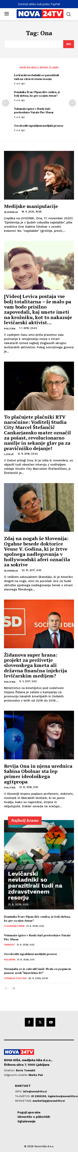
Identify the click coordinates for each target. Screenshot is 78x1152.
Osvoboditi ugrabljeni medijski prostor (38, 125)
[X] (40, 1022)
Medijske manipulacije (31, 206)
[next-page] (72, 103)
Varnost (9, 944)
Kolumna (9, 959)
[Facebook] (29, 1022)
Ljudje (9, 454)
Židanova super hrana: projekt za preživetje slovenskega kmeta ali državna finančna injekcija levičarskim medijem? (35, 665)
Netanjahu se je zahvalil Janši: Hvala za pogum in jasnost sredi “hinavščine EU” (37, 971)
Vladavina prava (14, 926)
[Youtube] (50, 1022)
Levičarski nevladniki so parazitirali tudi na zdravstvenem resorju (36, 77)
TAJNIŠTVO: (23, 1096)
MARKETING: (24, 1100)
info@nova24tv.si (35, 1091)
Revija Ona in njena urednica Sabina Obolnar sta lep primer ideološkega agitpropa (38, 774)
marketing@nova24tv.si (49, 1100)
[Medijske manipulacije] (39, 175)
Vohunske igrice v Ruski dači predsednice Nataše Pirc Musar (34, 110)
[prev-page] (5, 103)
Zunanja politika (15, 978)
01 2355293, (39, 1096)
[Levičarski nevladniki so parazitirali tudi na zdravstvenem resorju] (39, 864)
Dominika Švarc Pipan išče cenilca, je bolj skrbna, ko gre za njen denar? (37, 93)
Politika (9, 328)
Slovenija (11, 212)
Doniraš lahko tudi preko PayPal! (39, 4)
